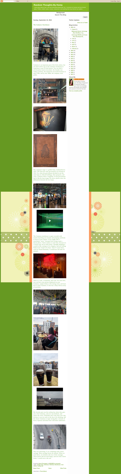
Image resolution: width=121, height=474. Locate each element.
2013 (72, 62)
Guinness (46, 464)
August (74, 29)
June (73, 40)
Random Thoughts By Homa (48, 5)
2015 (72, 58)
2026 (72, 27)
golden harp (40, 464)
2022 (72, 56)
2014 (72, 60)
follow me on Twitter (82, 22)
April (73, 44)
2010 (72, 68)
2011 (72, 66)
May (73, 42)
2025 (72, 50)
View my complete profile (75, 90)
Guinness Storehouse (54, 464)
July (73, 38)
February (74, 48)
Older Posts (63, 468)
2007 (72, 74)
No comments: (57, 463)
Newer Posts (36, 468)
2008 (72, 72)
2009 (72, 70)
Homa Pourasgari (79, 79)
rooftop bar (40, 466)
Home (49, 468)
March (74, 46)
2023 (72, 54)
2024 (72, 52)
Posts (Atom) (43, 471)
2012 (72, 64)
